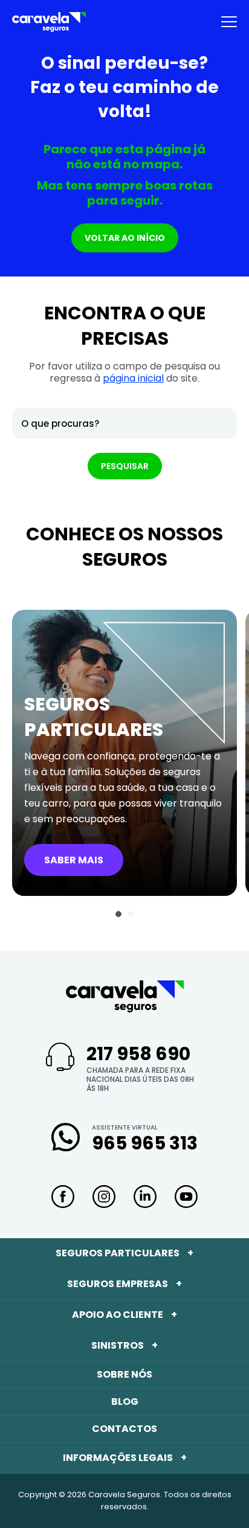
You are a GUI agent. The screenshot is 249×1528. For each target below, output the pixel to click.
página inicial (133, 378)
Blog (124, 1401)
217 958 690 (138, 1054)
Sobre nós (124, 1374)
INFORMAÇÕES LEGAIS (125, 1458)
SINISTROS (124, 1345)
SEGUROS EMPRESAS (124, 1284)
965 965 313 (145, 1143)
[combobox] (124, 423)
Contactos (124, 1429)
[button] (118, 914)
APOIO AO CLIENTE (124, 1315)
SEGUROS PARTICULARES (124, 1253)
